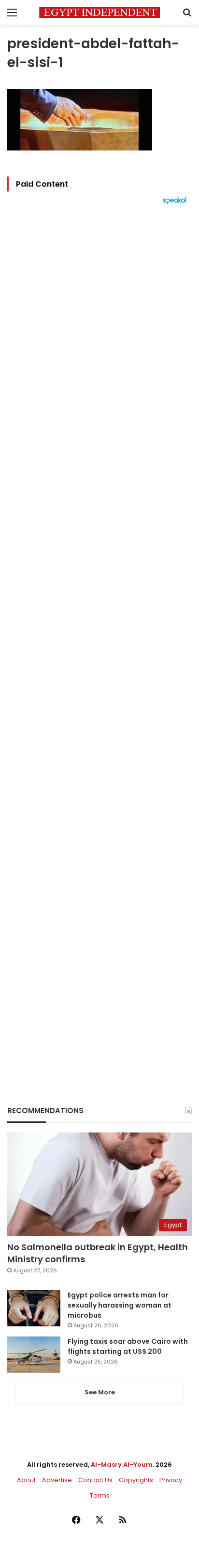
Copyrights (136, 1480)
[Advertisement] (99, 638)
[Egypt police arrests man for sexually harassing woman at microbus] (33, 1308)
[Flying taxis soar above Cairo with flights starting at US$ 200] (33, 1354)
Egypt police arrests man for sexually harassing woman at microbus (119, 1305)
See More (100, 1392)
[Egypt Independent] (99, 12)
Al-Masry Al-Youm (122, 1464)
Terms (100, 1495)
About (26, 1480)
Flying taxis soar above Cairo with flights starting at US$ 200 (128, 1346)
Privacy (170, 1480)
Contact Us (95, 1480)
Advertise (57, 1480)
